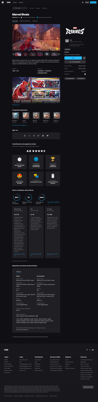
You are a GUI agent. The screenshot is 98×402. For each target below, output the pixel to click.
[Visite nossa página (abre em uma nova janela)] (25, 136)
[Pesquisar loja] (13, 8)
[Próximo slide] (58, 54)
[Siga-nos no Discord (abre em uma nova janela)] (43, 136)
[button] (36, 105)
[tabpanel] (36, 289)
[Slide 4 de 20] (40, 54)
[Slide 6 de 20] (54, 54)
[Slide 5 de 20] (47, 54)
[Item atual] (18, 54)
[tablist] (36, 271)
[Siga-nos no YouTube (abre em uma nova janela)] (47, 136)
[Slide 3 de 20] (32, 54)
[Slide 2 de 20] (25, 54)
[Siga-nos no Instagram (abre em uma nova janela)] (34, 136)
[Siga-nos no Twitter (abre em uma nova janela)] (29, 136)
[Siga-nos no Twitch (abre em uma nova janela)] (38, 136)
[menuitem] (32, 8)
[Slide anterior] (13, 54)
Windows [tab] (18, 271)
